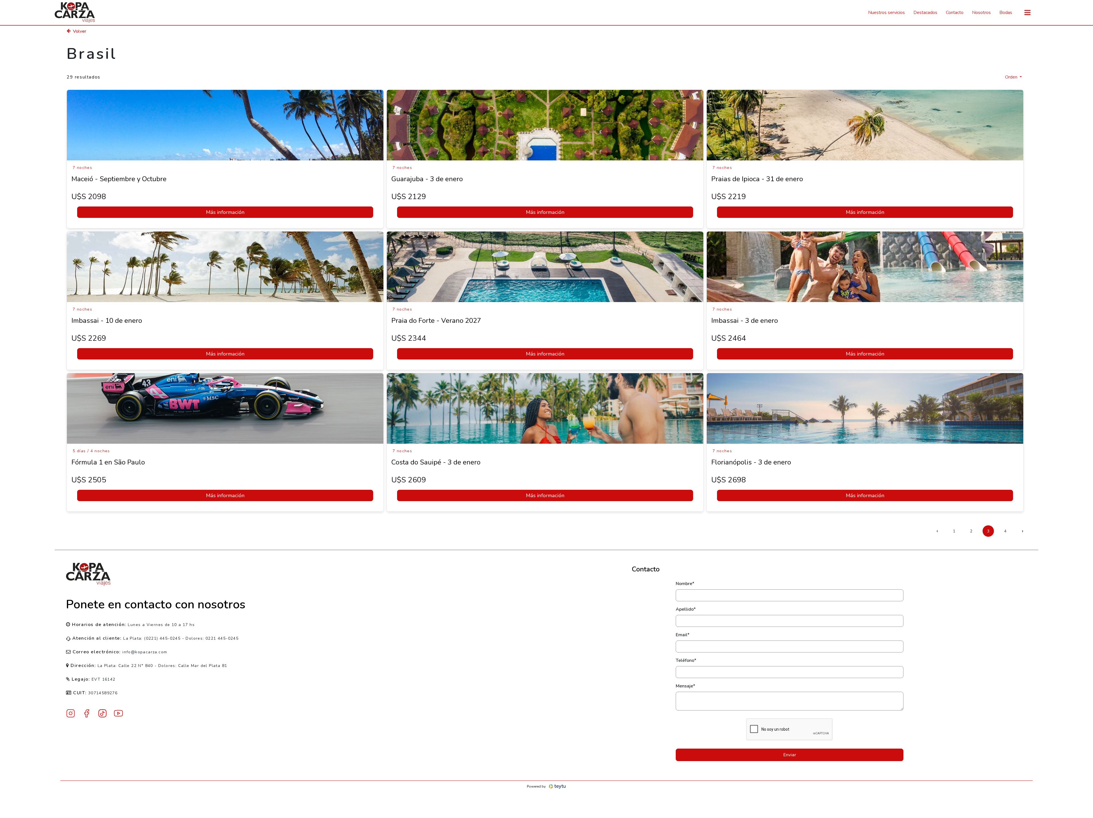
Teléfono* (686, 660)
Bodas (1005, 12)
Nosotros (981, 12)
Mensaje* (685, 686)
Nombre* (685, 584)
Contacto (954, 12)
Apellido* (686, 609)
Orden (1011, 77)
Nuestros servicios (886, 12)
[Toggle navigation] (1027, 12)
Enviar (789, 755)
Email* (682, 635)
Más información (225, 212)
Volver (79, 31)
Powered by (536, 786)
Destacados (925, 12)
